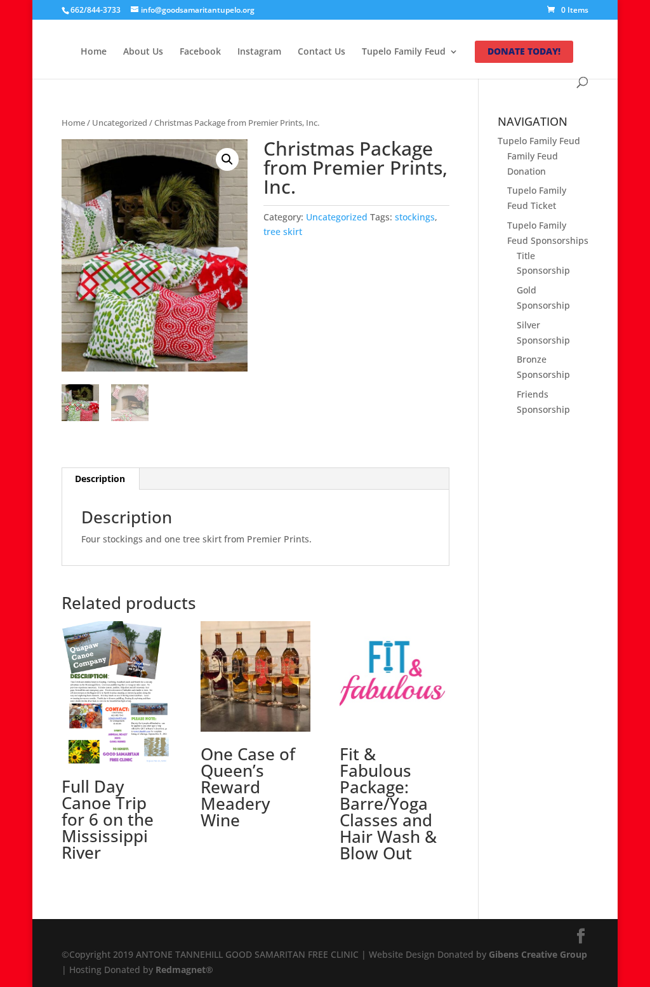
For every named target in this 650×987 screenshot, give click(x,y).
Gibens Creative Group (538, 954)
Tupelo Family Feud (404, 52)
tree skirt (282, 231)
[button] (227, 159)
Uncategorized (119, 122)
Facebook (200, 52)
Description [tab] (100, 479)
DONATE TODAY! (524, 52)
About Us (143, 52)
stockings (415, 217)
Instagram (259, 52)
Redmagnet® (184, 969)
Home (94, 52)
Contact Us (321, 52)
